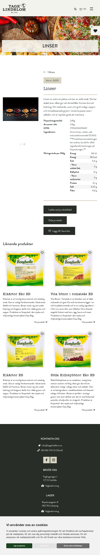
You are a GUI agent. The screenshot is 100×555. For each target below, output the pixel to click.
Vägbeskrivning (52, 485)
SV (81, 9)
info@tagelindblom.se (52, 445)
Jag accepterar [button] (19, 546)
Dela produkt (55, 220)
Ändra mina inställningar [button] (73, 546)
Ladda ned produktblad (60, 210)
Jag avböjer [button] (44, 546)
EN (85, 9)
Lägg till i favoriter (61, 231)
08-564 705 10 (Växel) (52, 450)
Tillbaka (51, 72)
